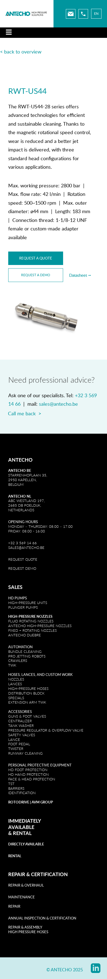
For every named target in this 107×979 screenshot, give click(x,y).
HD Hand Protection (28, 774)
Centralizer (20, 720)
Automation (20, 646)
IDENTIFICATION (22, 792)
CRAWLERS (18, 660)
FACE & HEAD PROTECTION (31, 779)
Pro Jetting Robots (27, 656)
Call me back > (24, 413)
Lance (14, 739)
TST (11, 783)
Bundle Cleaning (25, 651)
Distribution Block (26, 693)
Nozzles (16, 679)
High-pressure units (27, 602)
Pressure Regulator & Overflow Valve (45, 730)
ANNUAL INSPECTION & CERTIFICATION (42, 918)
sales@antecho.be (58, 403)
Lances (15, 683)
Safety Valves (21, 734)
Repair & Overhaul (26, 885)
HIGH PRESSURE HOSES (28, 931)
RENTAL (22, 833)
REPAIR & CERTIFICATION (38, 874)
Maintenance (21, 897)
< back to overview (20, 51)
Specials (16, 697)
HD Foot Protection (27, 769)
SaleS (15, 587)
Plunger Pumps (23, 607)
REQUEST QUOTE (22, 559)
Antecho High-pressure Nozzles (40, 625)
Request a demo (35, 275)
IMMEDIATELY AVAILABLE (24, 824)
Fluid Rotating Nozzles (31, 621)
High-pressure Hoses (28, 688)
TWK (12, 665)
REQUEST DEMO (22, 568)
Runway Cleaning (25, 753)
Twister (15, 748)
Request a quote (35, 258)
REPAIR (14, 906)
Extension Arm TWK (27, 702)
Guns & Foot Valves (27, 716)
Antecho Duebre (24, 635)
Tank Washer (21, 725)
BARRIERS (16, 788)
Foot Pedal (19, 743)
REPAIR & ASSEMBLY (25, 927)
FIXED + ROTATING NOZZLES (32, 630)
